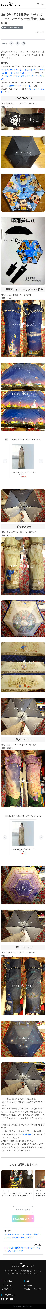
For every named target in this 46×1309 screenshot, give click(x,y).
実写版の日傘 (26, 1134)
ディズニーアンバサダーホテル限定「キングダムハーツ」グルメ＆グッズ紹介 (17, 1194)
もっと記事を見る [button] (23, 1209)
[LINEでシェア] (23, 43)
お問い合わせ (6, 1285)
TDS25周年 (28, 1285)
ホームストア (16, 73)
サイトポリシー (7, 1289)
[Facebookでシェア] (17, 43)
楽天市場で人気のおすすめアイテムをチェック (25, 439)
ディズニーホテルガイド (32, 1289)
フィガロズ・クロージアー (18, 85)
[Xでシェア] (11, 43)
